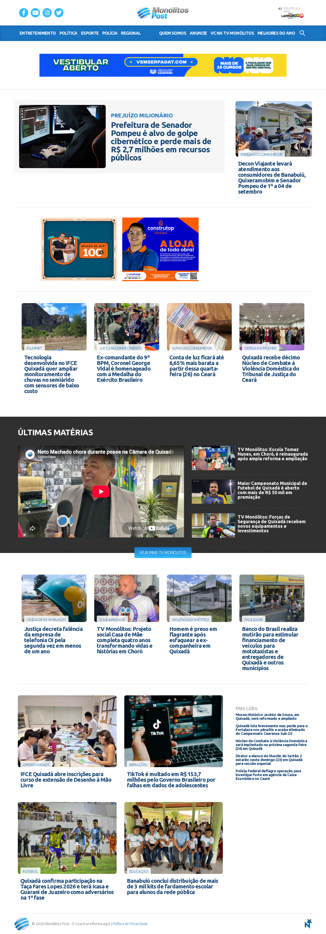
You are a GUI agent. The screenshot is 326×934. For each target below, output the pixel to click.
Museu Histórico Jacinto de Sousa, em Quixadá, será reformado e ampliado (267, 716)
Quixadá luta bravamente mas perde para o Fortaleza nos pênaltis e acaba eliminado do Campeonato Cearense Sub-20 (272, 730)
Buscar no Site (302, 33)
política (68, 33)
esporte (90, 33)
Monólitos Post (163, 13)
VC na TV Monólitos (232, 33)
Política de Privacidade (130, 924)
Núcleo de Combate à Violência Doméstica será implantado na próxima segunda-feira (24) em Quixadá (271, 745)
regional (131, 33)
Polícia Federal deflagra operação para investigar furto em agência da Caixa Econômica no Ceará (268, 775)
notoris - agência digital (307, 924)
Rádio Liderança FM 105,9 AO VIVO (292, 15)
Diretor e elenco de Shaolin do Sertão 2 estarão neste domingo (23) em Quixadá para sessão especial (269, 760)
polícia (110, 33)
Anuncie (198, 33)
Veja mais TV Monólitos (163, 552)
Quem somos (172, 33)
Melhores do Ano (276, 33)
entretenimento (38, 33)
